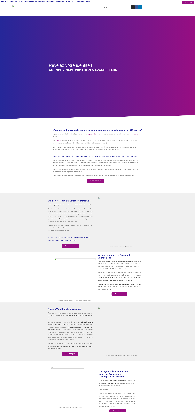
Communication (89, 7)
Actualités (124, 7)
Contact (97, 10)
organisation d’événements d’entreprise (115, 383)
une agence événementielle (118, 380)
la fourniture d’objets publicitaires (61, 219)
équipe (59, 140)
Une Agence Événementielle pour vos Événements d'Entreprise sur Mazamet (113, 374)
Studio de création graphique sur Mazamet (69, 201)
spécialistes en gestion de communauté (120, 261)
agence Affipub (92, 134)
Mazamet (135, 134)
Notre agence (78, 7)
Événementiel (115, 7)
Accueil (70, 7)
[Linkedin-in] (140, 7)
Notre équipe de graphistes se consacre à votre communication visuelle (69, 205)
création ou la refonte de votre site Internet (79, 315)
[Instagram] (133, 7)
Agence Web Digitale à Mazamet (64, 309)
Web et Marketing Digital (102, 7)
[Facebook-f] (136, 7)
